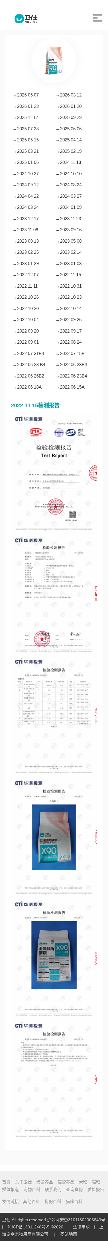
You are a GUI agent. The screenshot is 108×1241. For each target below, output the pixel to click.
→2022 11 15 (68, 274)
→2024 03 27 (69, 196)
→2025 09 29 (69, 117)
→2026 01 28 (26, 106)
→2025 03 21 (26, 151)
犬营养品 (44, 1182)
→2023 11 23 (68, 218)
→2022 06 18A (27, 386)
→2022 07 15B (70, 353)
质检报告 (95, 1189)
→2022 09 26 (69, 319)
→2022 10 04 (26, 319)
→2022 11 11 (25, 286)
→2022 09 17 (69, 330)
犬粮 (83, 1182)
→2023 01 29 (26, 263)
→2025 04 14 (69, 139)
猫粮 (96, 1182)
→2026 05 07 (26, 94)
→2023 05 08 (69, 241)
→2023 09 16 (69, 229)
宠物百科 (31, 1189)
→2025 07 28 (26, 128)
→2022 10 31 (69, 286)
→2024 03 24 (26, 207)
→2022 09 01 (26, 342)
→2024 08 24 (69, 184)
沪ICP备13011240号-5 (29, 1227)
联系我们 (53, 1189)
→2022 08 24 (69, 342)
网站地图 (68, 1234)
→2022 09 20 (26, 330)
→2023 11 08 (25, 229)
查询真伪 (74, 1189)
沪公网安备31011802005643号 (76, 1219)
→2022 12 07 (26, 274)
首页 (6, 1182)
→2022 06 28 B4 (29, 364)
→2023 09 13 (26, 241)
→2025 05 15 (26, 139)
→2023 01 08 (69, 263)
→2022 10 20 (26, 308)
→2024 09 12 (26, 184)
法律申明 (81, 1227)
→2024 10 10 (69, 173)
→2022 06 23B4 (71, 375)
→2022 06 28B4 (71, 364)
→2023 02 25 (26, 252)
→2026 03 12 (69, 94)
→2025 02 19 (69, 151)
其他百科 (31, 1201)
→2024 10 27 (26, 173)
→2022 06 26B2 (28, 375)
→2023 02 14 (69, 252)
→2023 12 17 (26, 218)
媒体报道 (10, 1189)
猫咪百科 (74, 1201)
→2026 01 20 (69, 106)
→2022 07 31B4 (28, 353)
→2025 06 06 (69, 128)
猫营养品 (66, 1182)
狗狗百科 (52, 1201)
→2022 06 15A (70, 386)
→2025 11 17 (25, 117)
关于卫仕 (23, 1182)
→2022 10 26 (26, 297)
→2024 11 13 (68, 162)
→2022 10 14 (69, 308)
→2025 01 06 (26, 162)
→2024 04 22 (26, 196)
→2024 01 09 (69, 207)
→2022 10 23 (69, 297)
